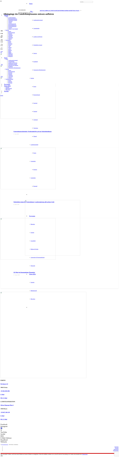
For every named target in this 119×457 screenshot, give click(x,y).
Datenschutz (115, 450)
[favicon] (52, 255)
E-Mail (2, 394)
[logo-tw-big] (43, 377)
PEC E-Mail (4, 398)
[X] (31, 11)
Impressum (116, 449)
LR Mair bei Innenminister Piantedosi (24, 272)
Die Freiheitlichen (4, 444)
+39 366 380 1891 (5, 391)
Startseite (116, 446)
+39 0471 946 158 (5, 412)
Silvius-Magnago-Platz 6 (7, 405)
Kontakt (116, 448)
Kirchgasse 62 (4, 384)
